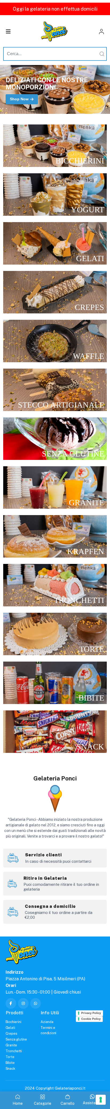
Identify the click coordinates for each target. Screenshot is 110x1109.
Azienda (47, 1022)
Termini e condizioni (48, 1030)
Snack (10, 1069)
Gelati (10, 1028)
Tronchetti (14, 1051)
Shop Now (19, 99)
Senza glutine (16, 1039)
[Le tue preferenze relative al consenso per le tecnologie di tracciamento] (101, 1100)
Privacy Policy (91, 1013)
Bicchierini (13, 1022)
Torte (10, 1057)
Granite (11, 1045)
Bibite (10, 1063)
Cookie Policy (91, 1019)
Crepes (11, 1033)
